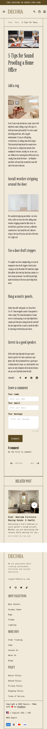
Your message (15, 413)
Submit (15, 438)
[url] (21, 706)
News (17, 22)
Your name (13, 394)
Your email (14, 403)
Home (10, 22)
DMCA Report (11, 717)
